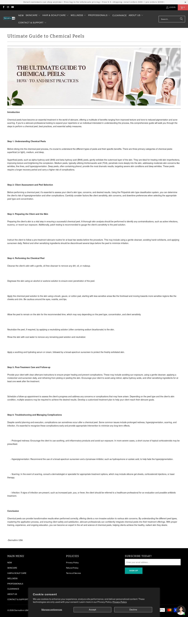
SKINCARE (12, 568)
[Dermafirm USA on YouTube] (12, 7)
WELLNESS (12, 578)
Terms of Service (73, 573)
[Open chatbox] (181, 610)
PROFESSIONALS (15, 583)
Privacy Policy (120, 601)
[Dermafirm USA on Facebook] (3, 7)
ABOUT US (12, 594)
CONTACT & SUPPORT (17, 599)
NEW (9, 562)
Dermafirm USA (21, 610)
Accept (92, 609)
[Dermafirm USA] (9, 19)
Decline (133, 609)
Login (172, 7)
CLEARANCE (13, 588)
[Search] (181, 19)
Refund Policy (72, 568)
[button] (33, 15)
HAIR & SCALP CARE (16, 573)
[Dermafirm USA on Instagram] (8, 7)
